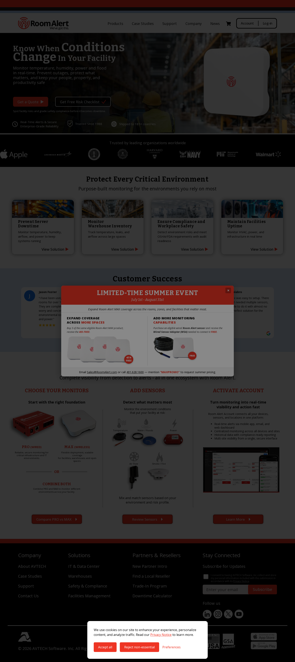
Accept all (105, 647)
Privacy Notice (161, 634)
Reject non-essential (139, 647)
